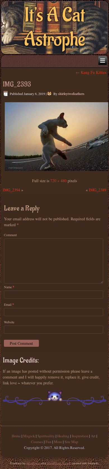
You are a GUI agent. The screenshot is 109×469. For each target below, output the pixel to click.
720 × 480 (58, 180)
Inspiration (80, 435)
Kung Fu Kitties (91, 72)
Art (93, 435)
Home (16, 435)
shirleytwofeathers (71, 93)
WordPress (33, 463)
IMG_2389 (97, 189)
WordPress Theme (59, 463)
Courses (37, 441)
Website (9, 322)
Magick (29, 435)
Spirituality (46, 435)
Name (9, 287)
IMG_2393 (17, 84)
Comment (10, 235)
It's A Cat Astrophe (54, 27)
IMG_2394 (11, 189)
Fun (48, 441)
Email (9, 304)
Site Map (71, 441)
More (58, 441)
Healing (63, 435)
